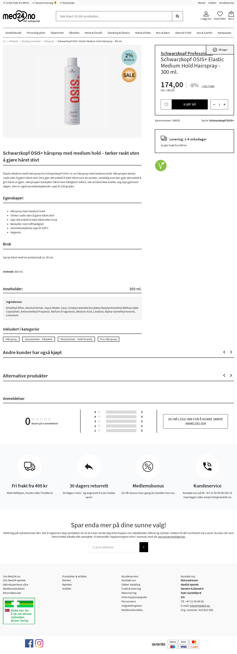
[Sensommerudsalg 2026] (129, 75)
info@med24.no (200, 605)
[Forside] (4, 41)
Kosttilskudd (13, 32)
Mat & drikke (143, 32)
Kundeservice (226, 2)
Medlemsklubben (14, 588)
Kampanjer (68, 2)
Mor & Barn (163, 32)
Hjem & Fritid (183, 32)
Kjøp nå (189, 104)
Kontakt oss (128, 580)
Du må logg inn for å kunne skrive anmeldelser (195, 421)
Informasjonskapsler (134, 597)
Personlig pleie (36, 32)
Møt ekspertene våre (15, 584)
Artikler (212, 2)
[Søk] (177, 16)
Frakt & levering (131, 588)
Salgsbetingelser (131, 605)
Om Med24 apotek (14, 580)
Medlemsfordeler (132, 610)
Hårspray (49, 41)
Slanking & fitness (119, 32)
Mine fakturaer (12, 593)
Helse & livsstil (93, 32)
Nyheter (67, 584)
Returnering (128, 593)
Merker (202, 2)
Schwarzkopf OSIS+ (221, 120)
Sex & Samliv (204, 32)
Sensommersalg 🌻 (46, 2)
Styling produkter (31, 41)
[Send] (143, 547)
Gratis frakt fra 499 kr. (17, 2)
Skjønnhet (57, 32)
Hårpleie (74, 32)
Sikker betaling (130, 584)
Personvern (128, 601)
